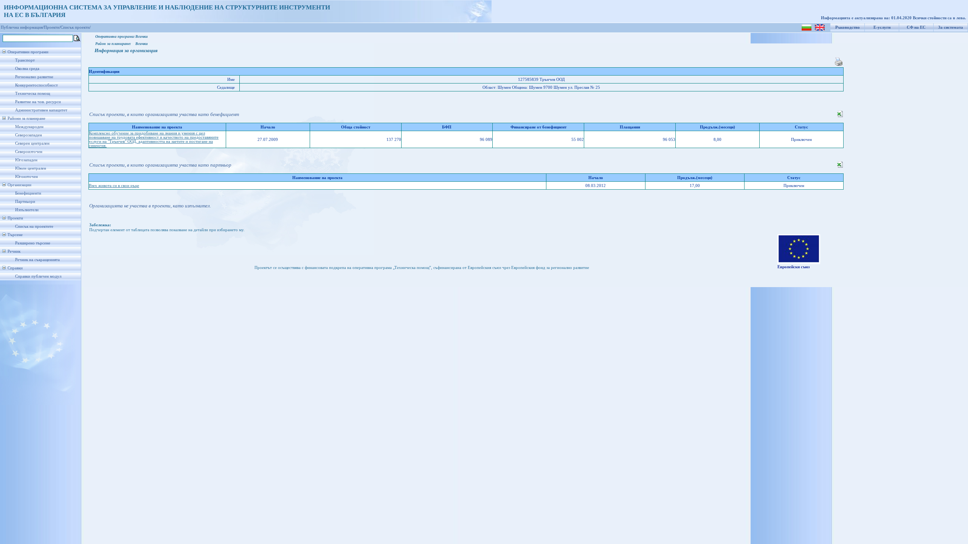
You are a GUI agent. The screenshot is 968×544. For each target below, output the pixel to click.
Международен (29, 127)
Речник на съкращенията (37, 260)
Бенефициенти (28, 193)
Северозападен (28, 135)
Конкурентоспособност (36, 85)
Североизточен (28, 152)
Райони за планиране (26, 118)
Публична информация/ (22, 27)
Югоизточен (26, 177)
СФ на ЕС (916, 27)
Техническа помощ (32, 93)
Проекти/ (52, 27)
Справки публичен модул (38, 276)
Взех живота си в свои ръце (114, 186)
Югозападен (26, 160)
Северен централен (32, 143)
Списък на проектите (34, 226)
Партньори (25, 201)
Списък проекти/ (75, 27)
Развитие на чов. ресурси (38, 102)
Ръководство (847, 27)
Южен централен (30, 168)
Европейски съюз (793, 267)
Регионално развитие (34, 77)
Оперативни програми (28, 52)
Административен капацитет (41, 110)
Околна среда (27, 68)
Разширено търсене (32, 243)
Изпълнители (27, 210)
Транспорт (25, 60)
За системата (950, 27)
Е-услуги (881, 27)
